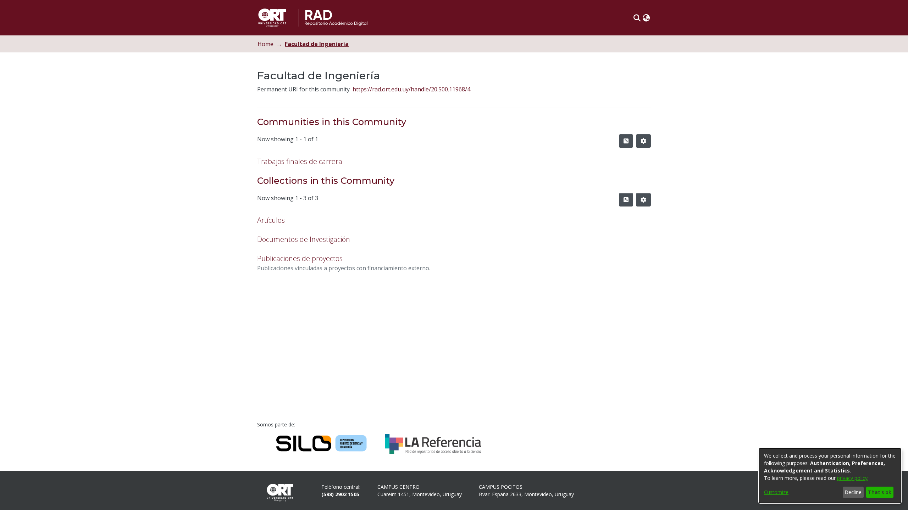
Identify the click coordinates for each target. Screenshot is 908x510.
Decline (853, 492)
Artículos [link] (271, 220)
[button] (636, 17)
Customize (776, 492)
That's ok (879, 492)
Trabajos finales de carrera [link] (299, 161)
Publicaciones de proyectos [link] (300, 258)
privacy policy (852, 478)
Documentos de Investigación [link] (303, 239)
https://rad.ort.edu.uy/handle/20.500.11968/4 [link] (411, 89)
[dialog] (830, 475)
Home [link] (265, 44)
